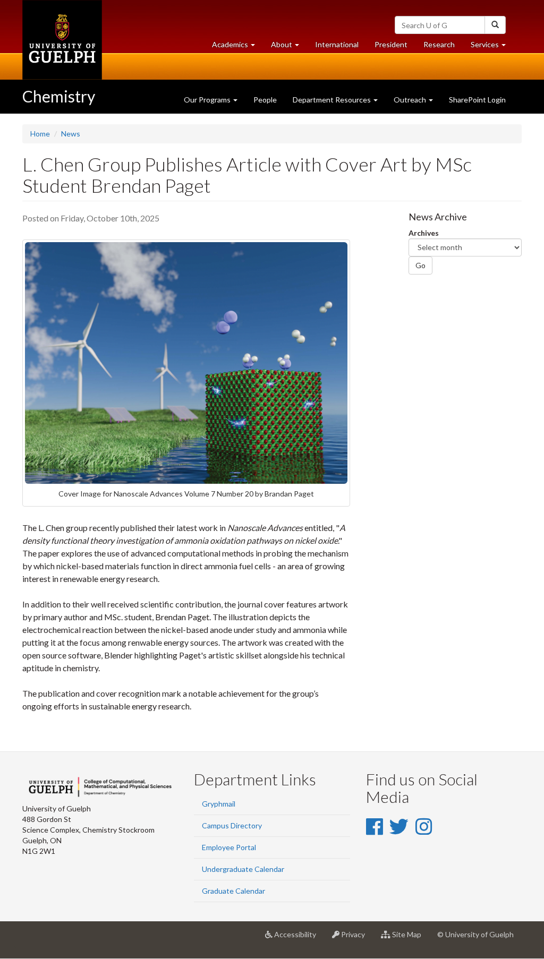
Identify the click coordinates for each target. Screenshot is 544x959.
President (391, 44)
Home (40, 133)
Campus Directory (232, 825)
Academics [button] (237, 47)
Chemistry (58, 96)
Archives (424, 232)
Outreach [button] (411, 99)
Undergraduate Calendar (243, 869)
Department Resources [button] (332, 99)
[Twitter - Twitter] (399, 826)
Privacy (356, 938)
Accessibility (298, 938)
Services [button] (492, 47)
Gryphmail (218, 803)
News (70, 133)
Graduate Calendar (233, 890)
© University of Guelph (475, 934)
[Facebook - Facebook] (374, 826)
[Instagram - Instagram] (423, 826)
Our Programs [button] (208, 99)
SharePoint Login (477, 99)
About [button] (289, 47)
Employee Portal (229, 847)
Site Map (409, 938)
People (265, 99)
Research (443, 47)
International (337, 44)
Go (420, 265)
